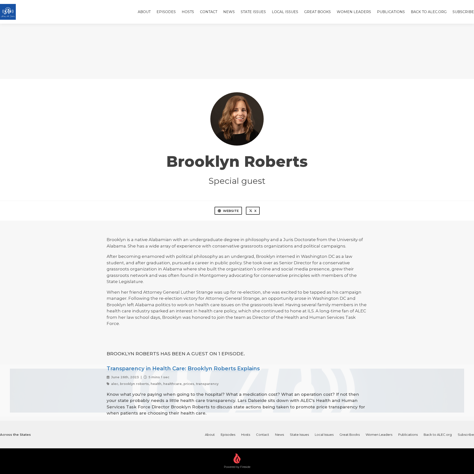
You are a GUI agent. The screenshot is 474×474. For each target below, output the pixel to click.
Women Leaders (354, 12)
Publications (391, 12)
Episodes (166, 12)
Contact (208, 12)
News (229, 12)
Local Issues (285, 12)
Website (231, 211)
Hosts (188, 12)
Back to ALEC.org (429, 12)
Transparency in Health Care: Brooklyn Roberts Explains (183, 368)
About (144, 12)
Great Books (317, 12)
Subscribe (463, 12)
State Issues (253, 12)
